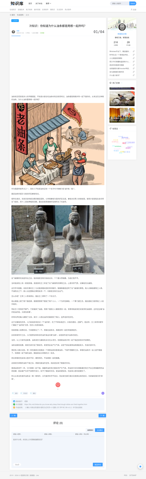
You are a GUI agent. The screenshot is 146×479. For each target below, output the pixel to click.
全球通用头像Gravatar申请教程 (120, 68)
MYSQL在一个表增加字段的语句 (120, 55)
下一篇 (102, 415)
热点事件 (68, 9)
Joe (37, 475)
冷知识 (25, 393)
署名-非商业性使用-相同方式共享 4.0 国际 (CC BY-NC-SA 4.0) (48, 407)
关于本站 (38, 3)
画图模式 (90, 430)
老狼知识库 (122, 34)
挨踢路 (32, 475)
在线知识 (13, 9)
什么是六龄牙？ (115, 75)
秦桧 (34, 393)
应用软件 (45, 9)
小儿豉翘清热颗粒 (116, 58)
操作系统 (37, 9)
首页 (30, 3)
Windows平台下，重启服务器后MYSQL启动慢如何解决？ (120, 51)
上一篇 (13, 415)
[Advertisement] (57, 65)
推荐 (47, 3)
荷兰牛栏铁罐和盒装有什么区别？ (120, 61)
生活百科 (60, 9)
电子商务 (29, 9)
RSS (125, 475)
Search (132, 3)
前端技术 (21, 9)
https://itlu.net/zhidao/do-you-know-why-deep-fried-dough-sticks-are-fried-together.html (55, 404)
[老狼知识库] (18, 3)
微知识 (52, 9)
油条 (16, 393)
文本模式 (100, 430)
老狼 (18, 31)
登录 (134, 9)
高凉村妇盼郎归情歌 (117, 65)
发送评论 (98, 465)
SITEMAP (132, 475)
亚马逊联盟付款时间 (117, 72)
